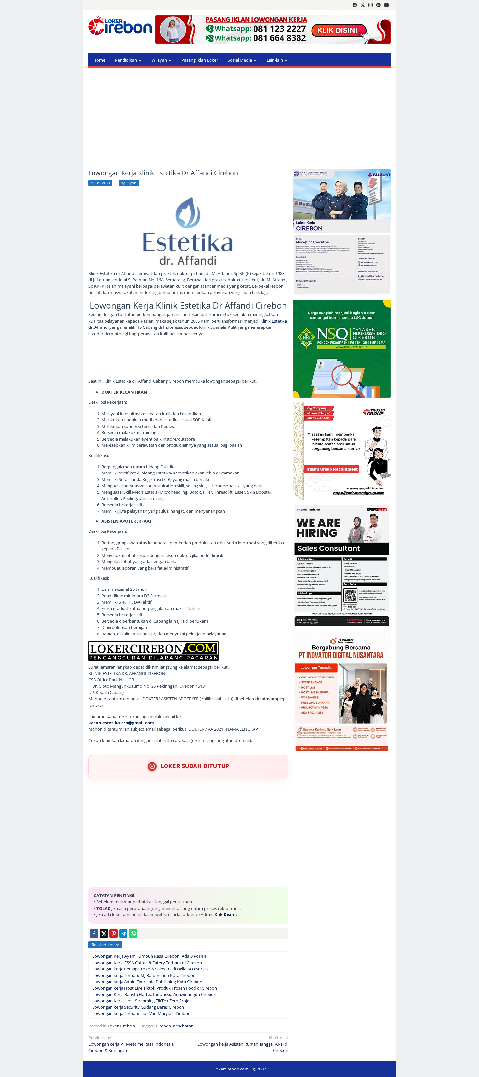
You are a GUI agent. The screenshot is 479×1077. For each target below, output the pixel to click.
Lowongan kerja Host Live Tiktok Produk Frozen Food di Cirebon (154, 988)
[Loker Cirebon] (120, 26)
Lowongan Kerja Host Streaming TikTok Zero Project (142, 1001)
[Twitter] (363, 5)
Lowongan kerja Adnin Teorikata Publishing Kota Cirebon (147, 981)
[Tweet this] (104, 933)
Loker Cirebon (121, 1026)
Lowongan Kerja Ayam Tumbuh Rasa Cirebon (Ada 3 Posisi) (149, 956)
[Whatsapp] (133, 933)
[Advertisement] (239, 119)
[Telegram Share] (123, 933)
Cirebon (163, 1026)
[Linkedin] (378, 5)
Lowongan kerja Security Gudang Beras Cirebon (138, 1007)
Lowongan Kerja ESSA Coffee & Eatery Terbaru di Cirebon (147, 963)
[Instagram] (370, 5)
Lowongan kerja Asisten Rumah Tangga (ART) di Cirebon (242, 1044)
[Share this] (94, 933)
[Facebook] (355, 5)
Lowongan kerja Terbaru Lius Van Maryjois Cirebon (141, 1013)
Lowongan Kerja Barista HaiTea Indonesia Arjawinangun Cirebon (154, 994)
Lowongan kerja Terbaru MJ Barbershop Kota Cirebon (144, 975)
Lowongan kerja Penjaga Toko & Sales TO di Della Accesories (150, 969)
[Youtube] (386, 5)
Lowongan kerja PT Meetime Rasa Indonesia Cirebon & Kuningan (131, 1044)
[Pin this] (113, 933)
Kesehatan (183, 1026)
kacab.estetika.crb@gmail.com (121, 723)
